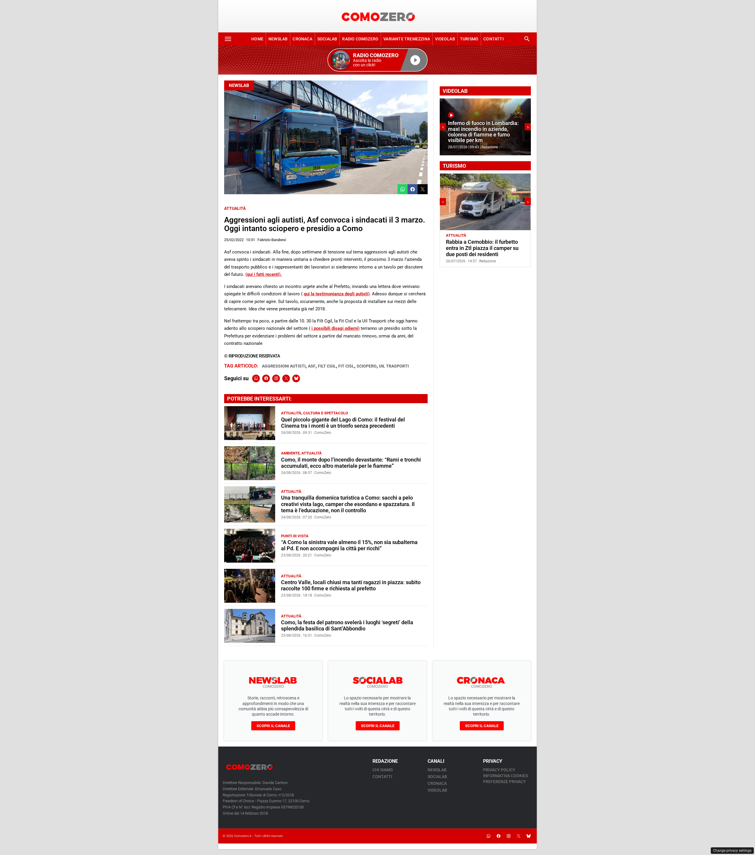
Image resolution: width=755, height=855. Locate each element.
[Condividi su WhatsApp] (403, 189)
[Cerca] (527, 39)
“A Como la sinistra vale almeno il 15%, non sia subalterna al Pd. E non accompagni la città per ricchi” (349, 545)
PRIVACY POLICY (499, 769)
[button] (377, 60)
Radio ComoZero (360, 39)
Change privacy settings (732, 851)
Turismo (469, 39)
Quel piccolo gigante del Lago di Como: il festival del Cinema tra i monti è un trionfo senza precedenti (343, 423)
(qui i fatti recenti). (263, 274)
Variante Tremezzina (406, 39)
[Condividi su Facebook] (413, 189)
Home (257, 39)
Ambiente (290, 453)
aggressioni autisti (284, 366)
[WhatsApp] (256, 378)
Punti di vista (294, 536)
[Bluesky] (296, 378)
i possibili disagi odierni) (335, 328)
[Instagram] (276, 378)
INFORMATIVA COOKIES (505, 775)
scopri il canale (273, 726)
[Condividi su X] (423, 189)
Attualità (235, 208)
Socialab (327, 39)
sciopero (367, 366)
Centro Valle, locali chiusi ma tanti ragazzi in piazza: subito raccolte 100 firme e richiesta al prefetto (351, 585)
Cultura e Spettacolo (325, 413)
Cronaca (302, 39)
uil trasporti (394, 366)
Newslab (278, 39)
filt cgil (327, 366)
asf (312, 366)
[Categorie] (228, 39)
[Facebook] (266, 378)
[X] (286, 378)
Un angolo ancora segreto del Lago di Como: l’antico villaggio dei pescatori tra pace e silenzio (483, 248)
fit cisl (346, 366)
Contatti (493, 39)
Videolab (445, 39)
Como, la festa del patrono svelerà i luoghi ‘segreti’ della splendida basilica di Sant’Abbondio (347, 626)
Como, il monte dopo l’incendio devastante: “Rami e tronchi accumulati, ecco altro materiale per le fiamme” (351, 463)
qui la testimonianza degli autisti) (337, 293)
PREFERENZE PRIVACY (504, 781)
